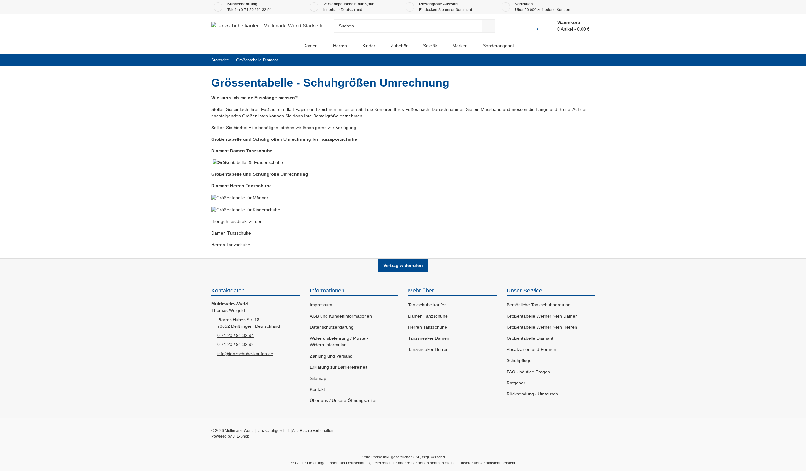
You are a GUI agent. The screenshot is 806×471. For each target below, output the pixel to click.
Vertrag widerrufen (403, 265)
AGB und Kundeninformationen (341, 316)
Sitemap (318, 378)
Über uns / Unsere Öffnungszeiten (344, 400)
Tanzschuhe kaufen (427, 304)
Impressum (321, 304)
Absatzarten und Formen (531, 349)
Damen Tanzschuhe (231, 233)
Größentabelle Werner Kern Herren (542, 327)
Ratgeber (516, 382)
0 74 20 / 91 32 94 (256, 10)
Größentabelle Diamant (530, 338)
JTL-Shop (241, 436)
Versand (438, 457)
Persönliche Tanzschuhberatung (538, 304)
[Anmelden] (523, 25)
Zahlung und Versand (331, 356)
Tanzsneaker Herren (428, 349)
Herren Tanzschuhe (230, 244)
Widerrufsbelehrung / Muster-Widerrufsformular (339, 341)
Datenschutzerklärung (332, 327)
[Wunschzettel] (537, 25)
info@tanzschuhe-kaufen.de (245, 353)
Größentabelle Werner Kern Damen (542, 316)
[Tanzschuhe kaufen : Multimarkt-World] (290, 45)
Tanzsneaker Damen (428, 338)
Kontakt (317, 389)
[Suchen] (488, 26)
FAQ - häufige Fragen (528, 371)
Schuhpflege (519, 360)
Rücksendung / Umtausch (532, 393)
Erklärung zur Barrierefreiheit (338, 367)
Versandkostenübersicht (494, 463)
